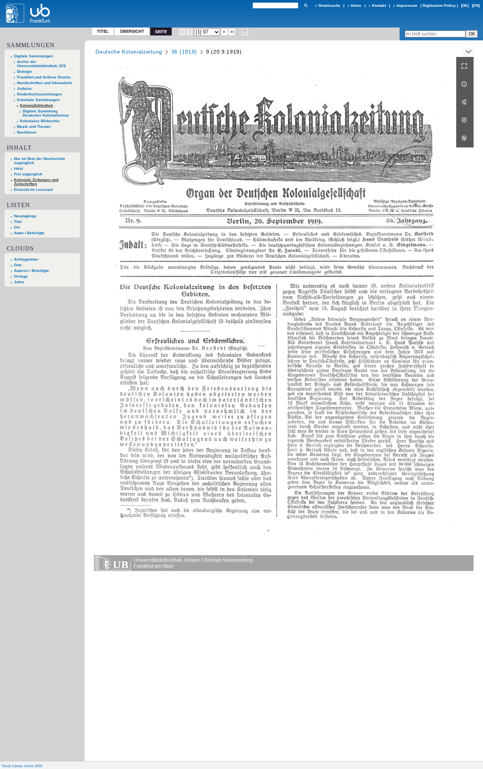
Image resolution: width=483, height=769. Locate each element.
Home (356, 5)
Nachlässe (27, 132)
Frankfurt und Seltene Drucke (44, 77)
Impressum (407, 5)
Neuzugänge (25, 216)
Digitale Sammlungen (33, 56)
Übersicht (132, 31)
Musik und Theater (34, 126)
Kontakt (379, 5)
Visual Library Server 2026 (22, 766)
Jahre (19, 282)
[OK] (305, 5)
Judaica (24, 88)
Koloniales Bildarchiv (40, 121)
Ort (17, 227)
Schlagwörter (26, 259)
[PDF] (465, 120)
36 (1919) (184, 52)
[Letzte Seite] (232, 32)
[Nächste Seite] (224, 32)
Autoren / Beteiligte (31, 271)
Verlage (21, 276)
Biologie (24, 71)
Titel (103, 31)
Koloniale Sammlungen (38, 100)
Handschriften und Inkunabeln (44, 83)
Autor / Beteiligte (29, 233)
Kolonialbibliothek (36, 105)
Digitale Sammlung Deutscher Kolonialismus (46, 113)
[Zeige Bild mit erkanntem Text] (245, 32)
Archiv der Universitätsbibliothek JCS (41, 64)
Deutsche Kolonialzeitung (128, 52)
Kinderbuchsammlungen (39, 94)
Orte (18, 265)
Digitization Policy (439, 5)
